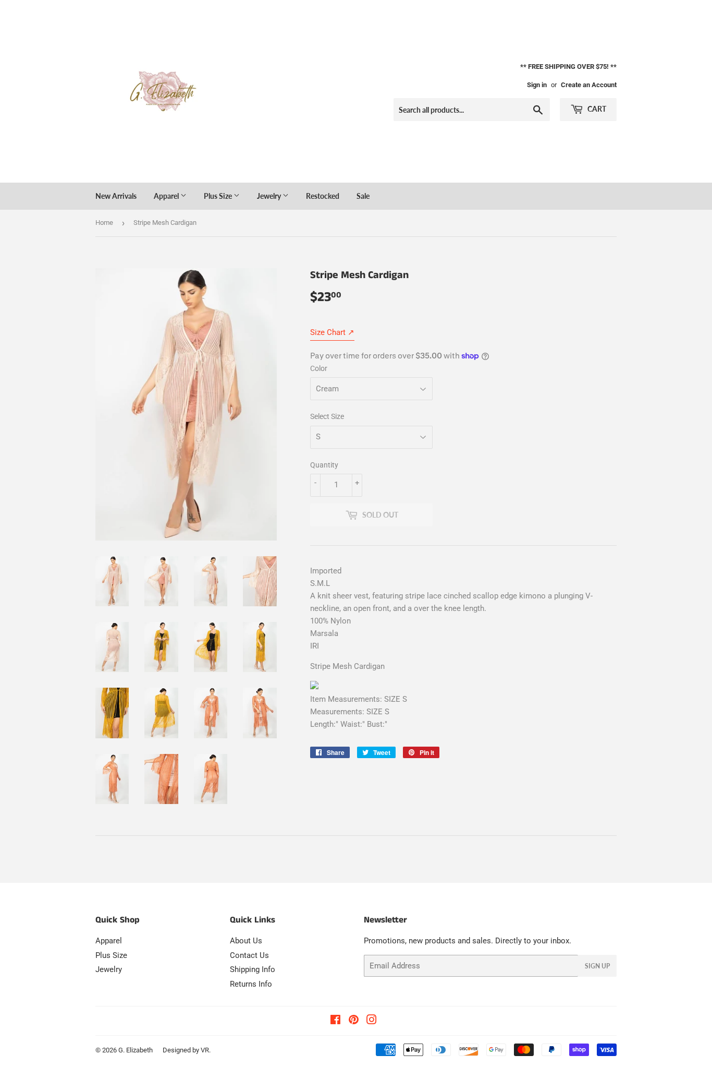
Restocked (322, 195)
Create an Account (589, 85)
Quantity (324, 465)
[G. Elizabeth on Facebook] (335, 1021)
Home (104, 222)
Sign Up (597, 966)
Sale (363, 195)
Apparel (167, 195)
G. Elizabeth (135, 1050)
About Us (246, 940)
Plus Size (219, 195)
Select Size (327, 416)
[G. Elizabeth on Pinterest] (353, 1021)
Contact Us (249, 955)
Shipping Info (252, 969)
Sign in (537, 85)
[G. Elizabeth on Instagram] (371, 1021)
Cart (596, 108)
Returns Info (251, 984)
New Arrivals (116, 195)
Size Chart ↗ (332, 332)
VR (205, 1050)
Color (318, 368)
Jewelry (270, 195)
